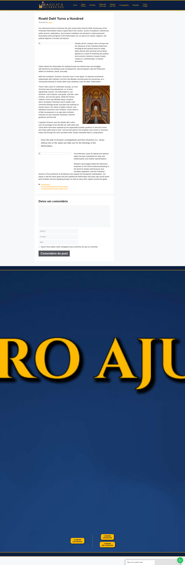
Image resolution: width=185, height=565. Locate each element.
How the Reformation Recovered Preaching (54, 186)
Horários (92, 5)
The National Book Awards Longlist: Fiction (54, 188)
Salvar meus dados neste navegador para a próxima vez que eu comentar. (69, 247)
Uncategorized (45, 184)
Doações (136, 5)
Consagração (124, 5)
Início (75, 5)
